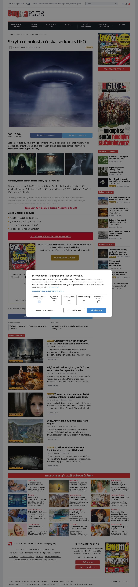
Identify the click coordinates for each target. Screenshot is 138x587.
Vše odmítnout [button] (74, 310)
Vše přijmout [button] (96, 310)
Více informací (54, 287)
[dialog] (69, 293)
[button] (69, 291)
